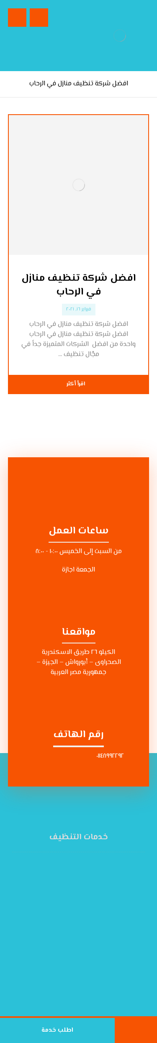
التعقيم (74, 865)
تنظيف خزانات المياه (73, 925)
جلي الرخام (73, 966)
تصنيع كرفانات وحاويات (74, 986)
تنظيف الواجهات (73, 956)
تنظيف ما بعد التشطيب (74, 945)
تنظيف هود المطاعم (74, 976)
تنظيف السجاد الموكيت (73, 915)
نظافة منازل (73, 875)
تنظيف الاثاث (73, 905)
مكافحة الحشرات (73, 935)
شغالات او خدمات (73, 885)
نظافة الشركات (73, 895)
